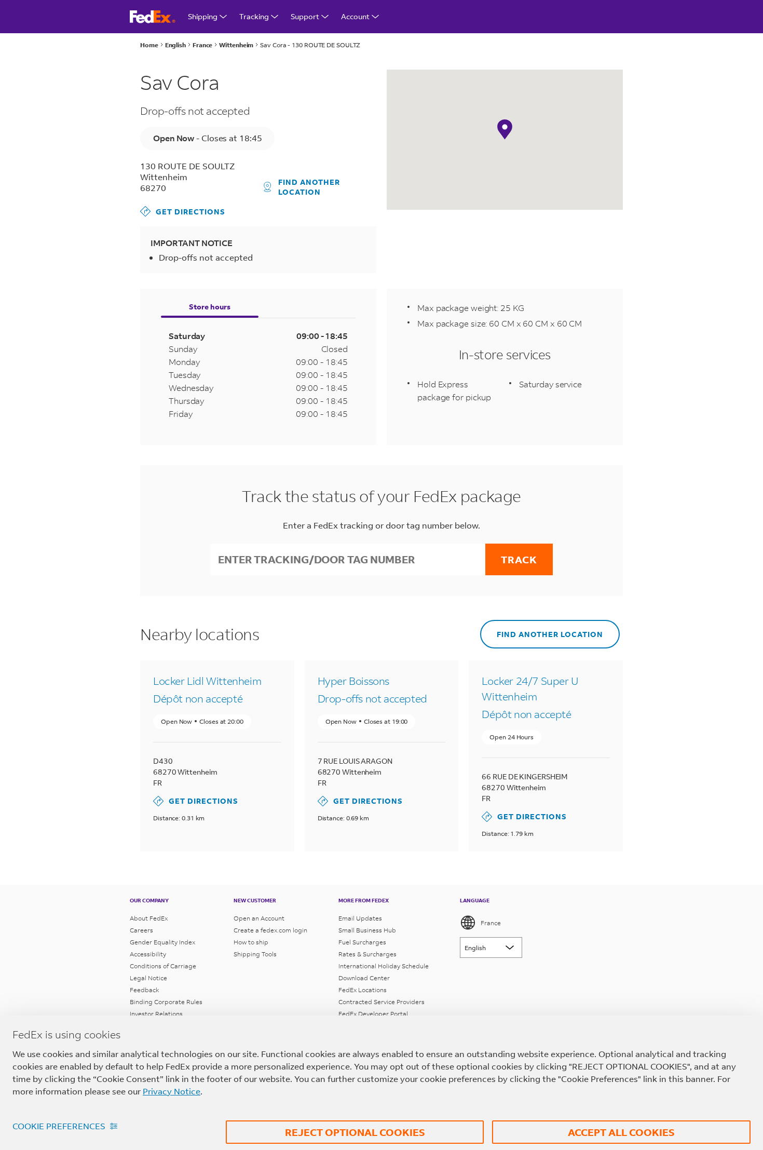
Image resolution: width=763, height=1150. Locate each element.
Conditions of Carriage (163, 966)
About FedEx (149, 918)
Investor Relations (156, 1014)
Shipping (202, 16)
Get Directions (182, 211)
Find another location (309, 187)
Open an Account (259, 918)
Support (305, 16)
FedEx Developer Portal (373, 1014)
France (491, 923)
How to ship (251, 942)
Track (519, 559)
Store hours (209, 307)
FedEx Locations (362, 990)
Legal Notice (148, 978)
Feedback (144, 990)
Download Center (364, 978)
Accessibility (148, 954)
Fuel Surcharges (362, 942)
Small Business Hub (367, 930)
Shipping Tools (255, 954)
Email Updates (360, 918)
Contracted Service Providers (381, 1002)
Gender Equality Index (162, 942)
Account (355, 16)
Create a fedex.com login (270, 930)
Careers (141, 930)
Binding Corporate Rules (166, 1002)
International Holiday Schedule (383, 966)
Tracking (254, 16)
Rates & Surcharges (367, 954)
